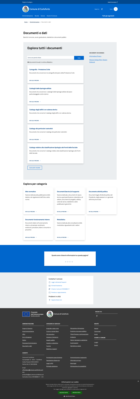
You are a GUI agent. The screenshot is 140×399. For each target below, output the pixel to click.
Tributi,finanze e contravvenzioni (79, 334)
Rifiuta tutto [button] (76, 392)
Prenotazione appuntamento (54, 357)
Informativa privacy (75, 360)
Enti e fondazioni (27, 337)
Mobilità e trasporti (51, 349)
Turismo (48, 346)
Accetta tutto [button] (64, 392)
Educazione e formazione (77, 328)
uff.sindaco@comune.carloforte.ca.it (32, 370)
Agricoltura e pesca (75, 346)
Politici (24, 340)
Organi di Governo (27, 328)
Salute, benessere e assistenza (78, 340)
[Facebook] (101, 9)
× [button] (138, 381)
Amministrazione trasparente (78, 357)
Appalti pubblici (50, 340)
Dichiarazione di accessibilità (78, 366)
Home (26, 22)
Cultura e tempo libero (52, 331)
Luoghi (96, 342)
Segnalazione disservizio (53, 360)
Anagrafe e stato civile (52, 328)
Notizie (96, 328)
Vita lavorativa (50, 334)
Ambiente (73, 337)
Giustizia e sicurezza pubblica (78, 331)
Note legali (73, 363)
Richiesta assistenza (52, 366)
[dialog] (70, 389)
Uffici (23, 334)
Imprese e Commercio (52, 337)
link (85, 389)
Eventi (96, 345)
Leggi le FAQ (49, 363)
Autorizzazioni (74, 343)
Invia (79, 58)
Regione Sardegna (27, 2)
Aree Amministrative (28, 331)
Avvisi (96, 334)
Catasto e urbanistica (52, 343)
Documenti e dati (27, 346)
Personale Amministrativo (29, 343)
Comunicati (97, 331)
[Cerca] (116, 9)
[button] (70, 396)
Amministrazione (34, 22)
